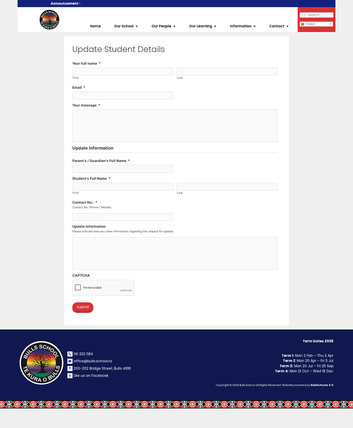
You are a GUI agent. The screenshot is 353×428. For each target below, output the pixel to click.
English (310, 24)
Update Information (89, 226)
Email (78, 87)
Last (180, 77)
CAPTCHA (81, 275)
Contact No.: (84, 202)
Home (95, 26)
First (76, 77)
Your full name (86, 63)
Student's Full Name (91, 178)
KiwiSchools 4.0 (322, 385)
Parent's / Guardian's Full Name (101, 161)
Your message (86, 105)
